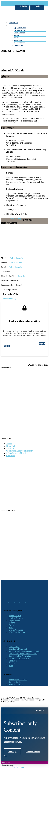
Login (37, 6)
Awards (17, 35)
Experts (12, 623)
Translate (20, 767)
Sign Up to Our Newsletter (20, 656)
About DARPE (15, 615)
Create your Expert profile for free (20, 451)
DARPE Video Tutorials (19, 658)
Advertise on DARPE (18, 680)
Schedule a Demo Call (18, 649)
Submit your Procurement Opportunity (24, 651)
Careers (12, 663)
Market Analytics (16, 630)
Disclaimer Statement (10, 700)
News (16, 38)
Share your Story (16, 684)
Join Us (23, 6)
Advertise (18, 40)
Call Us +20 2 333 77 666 (14, 3)
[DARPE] (24, 33)
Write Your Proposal (17, 632)
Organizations (14, 620)
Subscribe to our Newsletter (17, 453)
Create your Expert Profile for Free (23, 654)
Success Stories (15, 682)
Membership (19, 43)
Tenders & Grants (16, 618)
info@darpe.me (31, 3)
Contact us (10, 455)
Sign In (42, 343)
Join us (9, 444)
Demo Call (18, 45)
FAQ (11, 665)
